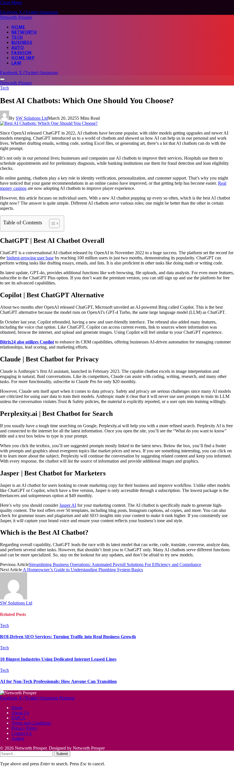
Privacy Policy (24, 728)
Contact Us (21, 733)
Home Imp (23, 58)
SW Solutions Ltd (32, 118)
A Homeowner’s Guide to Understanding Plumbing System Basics (83, 569)
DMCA (18, 717)
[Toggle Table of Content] (51, 223)
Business (21, 43)
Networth (24, 32)
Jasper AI (67, 505)
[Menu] (2, 79)
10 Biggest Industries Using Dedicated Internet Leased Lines (58, 659)
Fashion (21, 53)
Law (16, 63)
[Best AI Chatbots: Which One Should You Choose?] (49, 123)
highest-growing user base (30, 257)
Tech (17, 38)
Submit (62, 754)
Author (17, 738)
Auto (17, 48)
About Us (20, 712)
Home (18, 27)
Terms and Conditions (31, 723)
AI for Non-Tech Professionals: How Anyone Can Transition (58, 681)
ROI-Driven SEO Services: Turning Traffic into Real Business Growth (68, 636)
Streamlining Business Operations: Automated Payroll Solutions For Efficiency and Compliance (115, 564)
